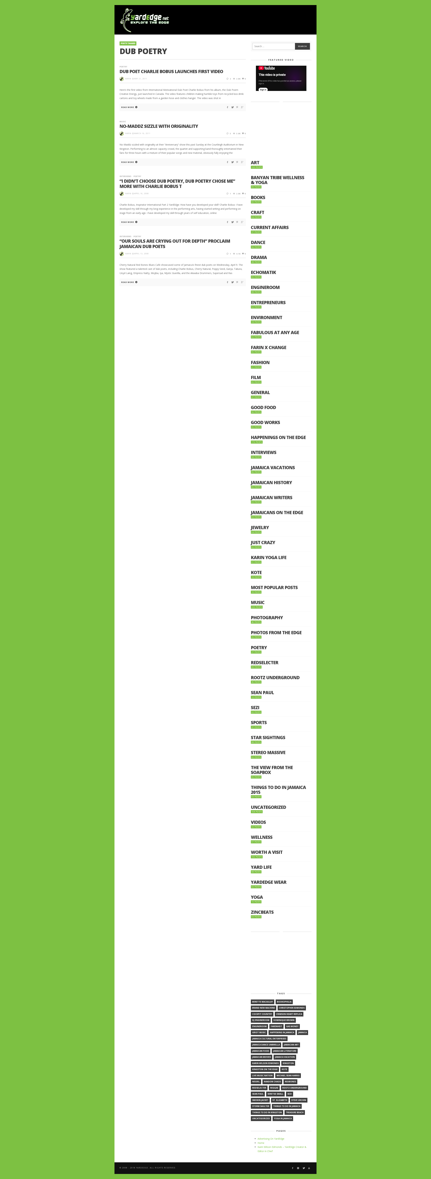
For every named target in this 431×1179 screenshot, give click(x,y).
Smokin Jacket (260, 1100)
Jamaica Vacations (273, 467)
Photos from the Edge (276, 632)
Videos (258, 822)
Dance (258, 242)
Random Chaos (272, 1081)
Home (261, 1142)
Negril (256, 1081)
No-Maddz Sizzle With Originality (159, 126)
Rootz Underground (275, 677)
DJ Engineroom (260, 1020)
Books (258, 197)
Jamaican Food (260, 1050)
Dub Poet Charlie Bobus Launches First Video (171, 71)
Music (123, 121)
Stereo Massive (268, 752)
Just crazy (263, 542)
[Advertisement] (250, 20)
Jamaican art (291, 1044)
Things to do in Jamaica (286, 1106)
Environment (266, 317)
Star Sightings (268, 737)
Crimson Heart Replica (289, 1014)
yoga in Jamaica (283, 1118)
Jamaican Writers (271, 497)
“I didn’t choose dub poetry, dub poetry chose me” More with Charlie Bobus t (177, 183)
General (260, 392)
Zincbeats (262, 912)
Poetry (123, 66)
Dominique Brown (283, 1020)
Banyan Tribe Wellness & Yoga (277, 180)
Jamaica (302, 1032)
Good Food (263, 407)
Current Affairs (270, 227)
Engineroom (265, 287)
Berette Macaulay (262, 1001)
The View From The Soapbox (272, 770)
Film (256, 377)
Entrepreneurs (268, 302)
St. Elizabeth (279, 1100)
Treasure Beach (295, 1112)
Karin (128, 78)
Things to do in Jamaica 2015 (278, 790)
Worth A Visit (267, 852)
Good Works (265, 422)
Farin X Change (268, 347)
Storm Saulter (260, 1106)
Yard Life (261, 867)
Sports (259, 722)
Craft (257, 212)
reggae (274, 1087)
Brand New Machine (263, 1007)
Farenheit (276, 1026)
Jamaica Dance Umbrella (266, 1044)
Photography (267, 617)
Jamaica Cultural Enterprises (269, 1038)
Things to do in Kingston (267, 1112)
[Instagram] (298, 1168)
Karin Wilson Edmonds (265, 1063)
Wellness (261, 837)
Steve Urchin (298, 1100)
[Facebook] (292, 1168)
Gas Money (292, 1026)
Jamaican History (271, 482)
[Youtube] (309, 1168)
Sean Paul (262, 692)
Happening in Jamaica (282, 1032)
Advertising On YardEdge (271, 1138)
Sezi (255, 707)
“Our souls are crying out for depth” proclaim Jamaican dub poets (175, 243)
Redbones (290, 1081)
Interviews (125, 176)
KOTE (256, 572)
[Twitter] (303, 1168)
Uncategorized (268, 807)
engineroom (259, 1026)
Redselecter (264, 662)
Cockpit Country (262, 1014)
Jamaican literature (284, 1050)
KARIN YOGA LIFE (268, 557)
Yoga (257, 897)
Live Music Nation (262, 1075)
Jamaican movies (261, 1057)
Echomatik (263, 272)
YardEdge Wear (268, 882)
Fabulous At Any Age (275, 332)
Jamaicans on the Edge (277, 512)
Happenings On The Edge (278, 437)
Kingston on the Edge (265, 1069)
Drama (259, 257)
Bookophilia (284, 1001)
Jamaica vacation (285, 1057)
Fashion (260, 362)
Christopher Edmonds (292, 1007)
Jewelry (260, 527)
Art (255, 162)
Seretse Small (275, 1093)
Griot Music (259, 1032)
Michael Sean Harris (288, 1075)
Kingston (288, 1063)
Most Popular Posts (274, 587)
